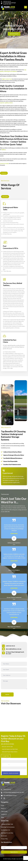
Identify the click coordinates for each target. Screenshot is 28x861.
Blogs (2, 817)
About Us (3, 808)
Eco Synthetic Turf (5, 830)
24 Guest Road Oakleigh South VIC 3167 (9, 3)
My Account (4, 835)
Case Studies (4, 811)
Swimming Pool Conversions (7, 827)
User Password (5, 764)
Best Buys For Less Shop (7, 833)
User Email (4, 758)
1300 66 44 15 (7, 1)
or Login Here (6, 756)
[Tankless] (8, 8)
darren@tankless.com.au (13, 649)
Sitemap (23, 858)
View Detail (5, 196)
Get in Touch (14, 33)
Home (2, 805)
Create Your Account (10, 773)
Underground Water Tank (7, 824)
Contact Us (3, 173)
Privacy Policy (4, 838)
